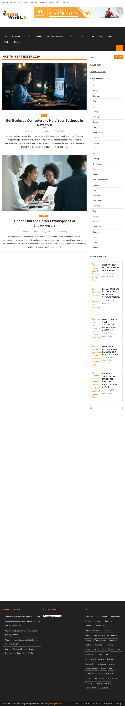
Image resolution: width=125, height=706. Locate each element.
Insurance (89, 654)
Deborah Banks (107, 276)
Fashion (81, 36)
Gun (94, 169)
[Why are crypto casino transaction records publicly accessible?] (96, 328)
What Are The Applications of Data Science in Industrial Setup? (22, 642)
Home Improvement (55, 36)
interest (100, 654)
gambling (109, 645)
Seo (94, 211)
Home (25, 2)
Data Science (98, 635)
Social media (90, 673)
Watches (96, 248)
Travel (110, 36)
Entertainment (98, 133)
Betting (95, 91)
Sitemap (65, 2)
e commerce (112, 635)
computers (109, 631)
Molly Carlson (47, 232)
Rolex (103, 669)
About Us (34, 2)
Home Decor (115, 650)
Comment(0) (59, 131)
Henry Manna (107, 361)
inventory (110, 654)
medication (101, 664)
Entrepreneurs (100, 640)
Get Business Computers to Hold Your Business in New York (44, 123)
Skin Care (96, 222)
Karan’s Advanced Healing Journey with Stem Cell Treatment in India (22, 624)
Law (92, 36)
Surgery (88, 678)
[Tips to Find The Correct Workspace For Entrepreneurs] (44, 183)
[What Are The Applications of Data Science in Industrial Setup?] (96, 355)
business (98, 621)
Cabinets (108, 621)
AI (97, 616)
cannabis (88, 626)
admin (47, 131)
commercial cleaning (93, 631)
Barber (104, 616)
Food (95, 153)
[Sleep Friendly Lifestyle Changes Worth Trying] (96, 272)
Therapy (88, 683)
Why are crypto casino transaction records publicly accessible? (110, 324)
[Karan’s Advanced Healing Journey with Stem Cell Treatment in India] (96, 300)
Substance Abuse (106, 673)
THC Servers (112, 678)
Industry (96, 185)
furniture (98, 645)
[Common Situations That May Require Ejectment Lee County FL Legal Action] (96, 385)
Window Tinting (91, 688)
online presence (91, 669)
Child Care (97, 117)
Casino (95, 101)
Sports (100, 36)
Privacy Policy (55, 2)
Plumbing (96, 206)
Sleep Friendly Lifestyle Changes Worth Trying (110, 267)
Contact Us (43, 2)
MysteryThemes (55, 704)
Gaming (96, 159)
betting (88, 621)
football (88, 645)
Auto (6, 36)
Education (28, 36)
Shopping (96, 216)
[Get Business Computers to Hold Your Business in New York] (44, 86)
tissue (98, 683)
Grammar (103, 650)
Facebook (113, 640)
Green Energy (98, 164)
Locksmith (89, 664)
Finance (17, 42)
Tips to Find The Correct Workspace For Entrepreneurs (44, 223)
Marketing (97, 195)
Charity (95, 112)
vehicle (106, 683)
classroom (100, 626)
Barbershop (115, 616)
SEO (111, 669)
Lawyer (110, 659)
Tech (6, 42)
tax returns (99, 678)
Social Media (98, 227)
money (112, 664)
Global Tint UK (90, 650)
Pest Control (97, 201)
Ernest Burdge (107, 336)
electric (88, 640)
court (87, 635)
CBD (94, 106)
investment (89, 659)
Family (71, 36)
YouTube (104, 688)
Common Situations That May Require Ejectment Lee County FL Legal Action (20, 651)
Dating (95, 122)
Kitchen (101, 659)
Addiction (89, 616)
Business (16, 36)
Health (38, 36)
